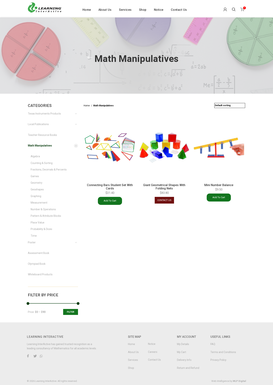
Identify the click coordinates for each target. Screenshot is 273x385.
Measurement (39, 202)
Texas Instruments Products (44, 113)
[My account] (224, 8)
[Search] (233, 8)
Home (87, 105)
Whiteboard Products (40, 274)
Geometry (36, 182)
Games (35, 176)
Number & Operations (43, 209)
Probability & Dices (41, 229)
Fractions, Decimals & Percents (49, 169)
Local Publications (38, 124)
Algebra (35, 156)
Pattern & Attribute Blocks (46, 215)
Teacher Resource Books (42, 134)
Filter (70, 312)
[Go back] (90, 57)
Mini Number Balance (218, 185)
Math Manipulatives (40, 145)
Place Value (37, 222)
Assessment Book (38, 253)
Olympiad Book (37, 263)
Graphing (36, 196)
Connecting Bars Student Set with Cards (110, 186)
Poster (32, 242)
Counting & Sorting (42, 163)
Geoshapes (37, 189)
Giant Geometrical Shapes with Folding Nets (164, 186)
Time (34, 235)
